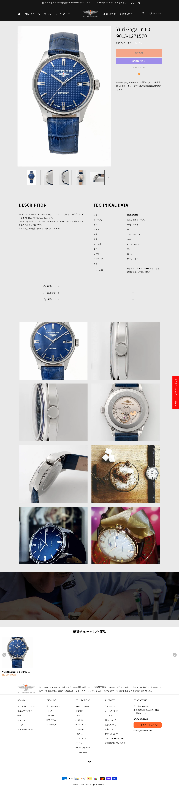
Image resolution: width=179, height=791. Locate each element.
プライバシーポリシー (114, 738)
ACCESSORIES (81, 752)
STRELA (78, 743)
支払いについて (111, 734)
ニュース (21, 720)
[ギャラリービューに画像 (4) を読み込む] (80, 177)
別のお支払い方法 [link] (139, 67)
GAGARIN (79, 711)
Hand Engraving (82, 706)
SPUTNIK (79, 720)
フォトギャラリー (25, 729)
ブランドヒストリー (26, 706)
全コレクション (53, 706)
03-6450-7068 (141, 719)
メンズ (49, 711)
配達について (110, 729)
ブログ (20, 724)
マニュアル (109, 715)
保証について (110, 720)
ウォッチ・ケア (111, 706)
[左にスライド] (20, 177)
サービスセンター (112, 711)
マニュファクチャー (26, 711)
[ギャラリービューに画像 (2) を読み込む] (47, 177)
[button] (50, 14)
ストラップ (51, 724)
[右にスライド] (108, 177)
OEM (19, 715)
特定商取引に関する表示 (115, 743)
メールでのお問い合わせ (147, 725)
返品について (110, 724)
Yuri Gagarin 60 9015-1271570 (15, 672)
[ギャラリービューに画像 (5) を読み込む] (97, 177)
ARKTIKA (79, 715)
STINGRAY (79, 729)
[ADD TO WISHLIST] (139, 74)
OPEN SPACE (80, 724)
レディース (51, 715)
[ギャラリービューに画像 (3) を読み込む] (64, 177)
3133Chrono (80, 738)
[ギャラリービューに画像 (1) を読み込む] (31, 177)
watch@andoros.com (143, 730)
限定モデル (51, 720)
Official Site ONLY (82, 748)
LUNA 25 (79, 734)
